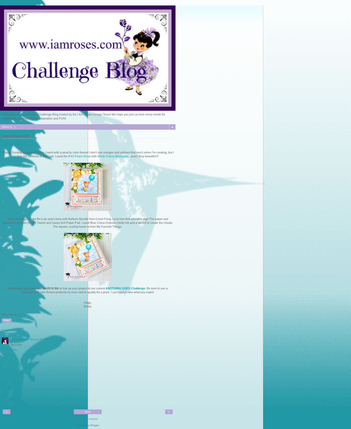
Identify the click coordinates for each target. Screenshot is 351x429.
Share (7, 320)
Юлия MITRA (19, 339)
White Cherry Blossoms (112, 156)
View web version (88, 418)
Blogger (94, 425)
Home (88, 412)
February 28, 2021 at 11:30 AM (46, 339)
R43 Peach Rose (79, 156)
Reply (14, 349)
